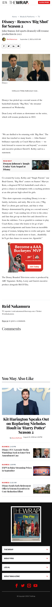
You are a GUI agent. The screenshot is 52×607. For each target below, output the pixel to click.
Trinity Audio (24, 91)
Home (14, 17)
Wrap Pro (9, 558)
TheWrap (8, 549)
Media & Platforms (27, 17)
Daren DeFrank (17, 438)
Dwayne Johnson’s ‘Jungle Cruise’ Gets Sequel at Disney (16, 166)
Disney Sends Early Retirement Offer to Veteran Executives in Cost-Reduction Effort (16, 488)
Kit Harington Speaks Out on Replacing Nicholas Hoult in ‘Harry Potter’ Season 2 (26, 425)
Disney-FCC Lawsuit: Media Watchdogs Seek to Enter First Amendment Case (16, 452)
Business (5, 447)
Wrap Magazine (12, 576)
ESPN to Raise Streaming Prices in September (17, 469)
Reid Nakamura (12, 39)
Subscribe (44, 2)
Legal (7, 567)
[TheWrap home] (19, 2)
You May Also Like (18, 378)
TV (39, 17)
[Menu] (4, 2)
